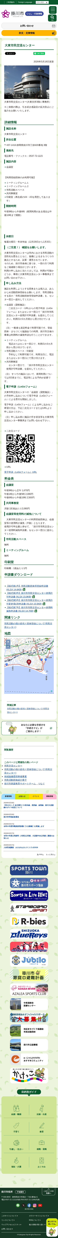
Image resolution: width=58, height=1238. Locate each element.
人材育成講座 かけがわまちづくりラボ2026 (21, 847)
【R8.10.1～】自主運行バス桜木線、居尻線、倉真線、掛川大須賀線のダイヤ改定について (29, 806)
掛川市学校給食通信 (11, 817)
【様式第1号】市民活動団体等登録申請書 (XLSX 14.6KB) (27, 588)
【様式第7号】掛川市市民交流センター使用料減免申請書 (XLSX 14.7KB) (29, 609)
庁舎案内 (20, 1192)
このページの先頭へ (49, 1192)
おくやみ (42, 1167)
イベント (36, 796)
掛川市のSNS (29, 1209)
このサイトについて (9, 1216)
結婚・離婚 (16, 1114)
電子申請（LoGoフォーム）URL (20, 472)
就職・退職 (42, 1149)
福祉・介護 (16, 1167)
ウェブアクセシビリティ (10, 1225)
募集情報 (49, 796)
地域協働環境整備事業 (15, 776)
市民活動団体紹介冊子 (15, 780)
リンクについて (7, 1220)
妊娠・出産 (42, 1114)
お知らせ (22, 796)
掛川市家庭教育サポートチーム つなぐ (24, 783)
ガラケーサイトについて (38, 1216)
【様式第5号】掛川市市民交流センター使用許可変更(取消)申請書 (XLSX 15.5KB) (29, 602)
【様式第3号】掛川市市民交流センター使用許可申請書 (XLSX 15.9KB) (29, 595)
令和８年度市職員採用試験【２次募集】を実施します (24, 826)
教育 (42, 1132)
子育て (16, 1132)
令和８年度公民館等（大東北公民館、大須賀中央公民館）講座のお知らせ (29, 837)
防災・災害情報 (27, 33)
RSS (40, 854)
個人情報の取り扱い (36, 1225)
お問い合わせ (27, 26)
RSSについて (34, 1220)
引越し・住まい (16, 1149)
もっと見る (50, 854)
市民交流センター (13, 766)
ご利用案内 (10, 2)
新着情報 (8, 796)
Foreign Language (25, 2)
